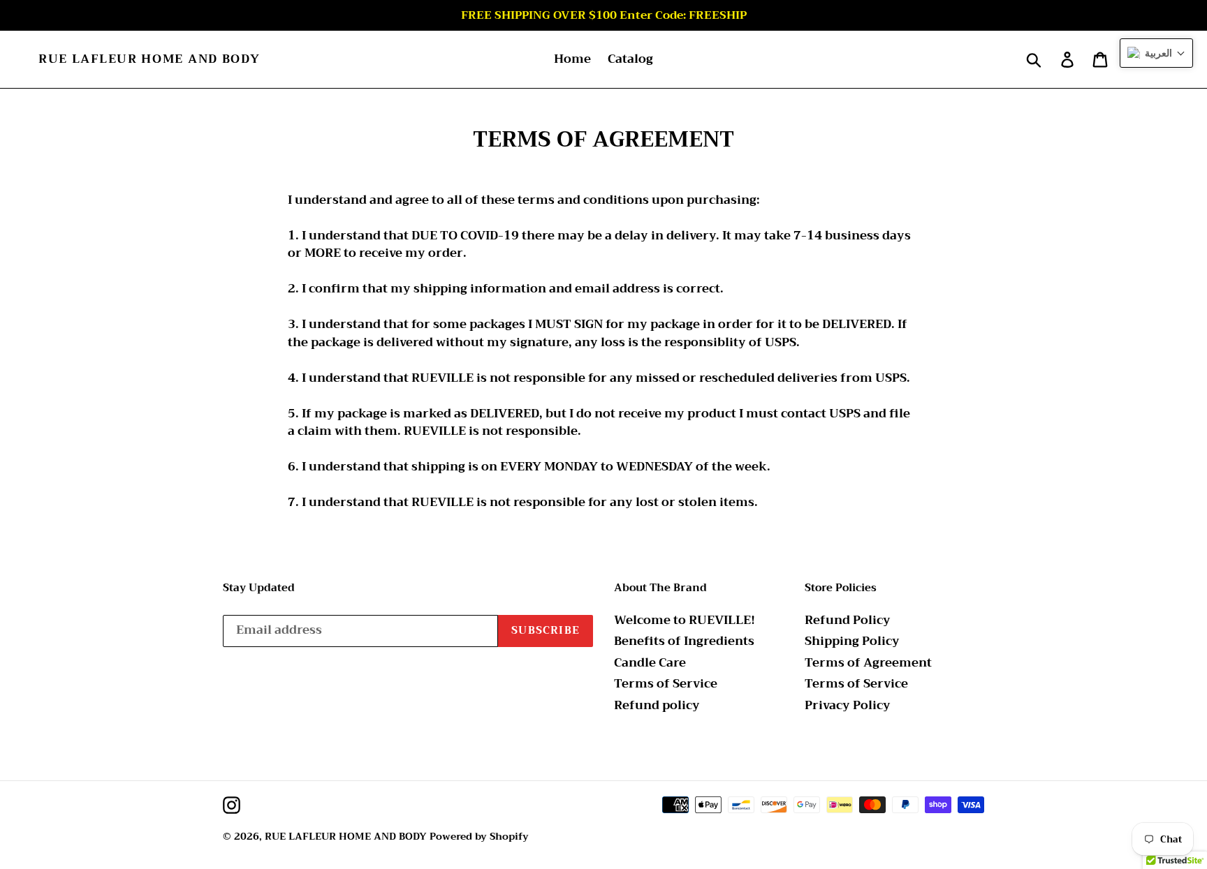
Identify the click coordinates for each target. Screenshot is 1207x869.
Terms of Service (665, 684)
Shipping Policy (852, 641)
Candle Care (650, 663)
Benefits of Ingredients (684, 641)
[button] (1156, 53)
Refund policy (657, 705)
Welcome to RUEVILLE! (684, 620)
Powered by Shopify (479, 836)
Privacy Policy (848, 705)
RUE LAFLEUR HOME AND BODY (149, 59)
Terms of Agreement (868, 663)
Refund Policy (848, 620)
